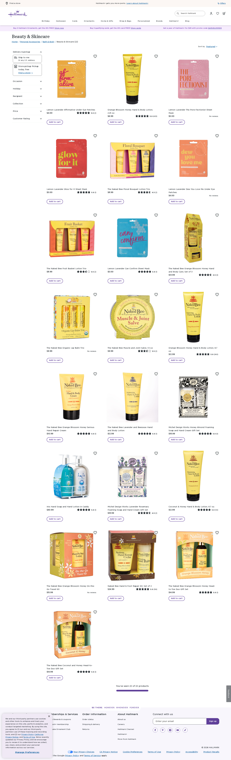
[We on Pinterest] (162, 730)
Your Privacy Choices (83, 752)
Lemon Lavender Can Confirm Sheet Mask (129, 269)
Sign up (213, 721)
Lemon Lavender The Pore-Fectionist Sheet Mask (190, 111)
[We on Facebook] (155, 730)
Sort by (201, 46)
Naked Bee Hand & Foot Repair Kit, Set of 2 (130, 586)
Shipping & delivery (91, 724)
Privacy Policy (173, 752)
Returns (85, 729)
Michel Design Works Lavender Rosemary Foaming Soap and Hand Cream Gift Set (128, 508)
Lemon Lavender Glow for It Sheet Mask (67, 189)
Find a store (14, 3)
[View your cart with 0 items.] (224, 13)
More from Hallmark (127, 739)
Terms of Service (92, 756)
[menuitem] (46, 21)
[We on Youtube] (177, 730)
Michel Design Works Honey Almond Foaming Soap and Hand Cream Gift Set (191, 429)
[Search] (178, 13)
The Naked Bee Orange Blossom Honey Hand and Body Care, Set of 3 (191, 270)
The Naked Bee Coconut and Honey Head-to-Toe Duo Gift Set (69, 667)
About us (122, 719)
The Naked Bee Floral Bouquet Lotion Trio (129, 189)
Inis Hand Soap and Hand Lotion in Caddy (68, 507)
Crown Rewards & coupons (59, 719)
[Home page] (17, 13)
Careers (121, 724)
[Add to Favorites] (95, 56)
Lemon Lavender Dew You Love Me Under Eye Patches (192, 190)
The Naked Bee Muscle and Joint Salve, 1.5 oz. (130, 348)
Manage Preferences (27, 752)
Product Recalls (211, 752)
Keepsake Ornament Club (58, 729)
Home (15, 42)
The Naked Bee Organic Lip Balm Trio (65, 348)
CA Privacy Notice (109, 752)
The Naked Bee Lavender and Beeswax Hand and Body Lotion (130, 429)
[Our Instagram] (170, 730)
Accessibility (192, 752)
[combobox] (190, 13)
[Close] (49, 716)
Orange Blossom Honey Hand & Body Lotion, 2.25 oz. (130, 111)
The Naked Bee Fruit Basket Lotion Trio (66, 269)
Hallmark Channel (126, 729)
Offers (223, 3)
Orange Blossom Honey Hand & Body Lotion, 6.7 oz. (193, 349)
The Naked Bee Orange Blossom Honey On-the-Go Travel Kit (71, 587)
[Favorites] (217, 13)
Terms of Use (154, 752)
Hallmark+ (122, 734)
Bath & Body (48, 42)
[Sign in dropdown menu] (211, 13)
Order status (88, 719)
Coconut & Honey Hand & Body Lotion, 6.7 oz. (192, 507)
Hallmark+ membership (58, 724)
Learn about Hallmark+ (137, 3)
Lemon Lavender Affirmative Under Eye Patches (71, 110)
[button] (27, 52)
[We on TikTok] (185, 730)
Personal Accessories (30, 42)
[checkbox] (27, 58)
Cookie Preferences (132, 752)
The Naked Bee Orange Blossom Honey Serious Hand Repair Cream (70, 429)
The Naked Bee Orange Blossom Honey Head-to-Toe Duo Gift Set (192, 587)
